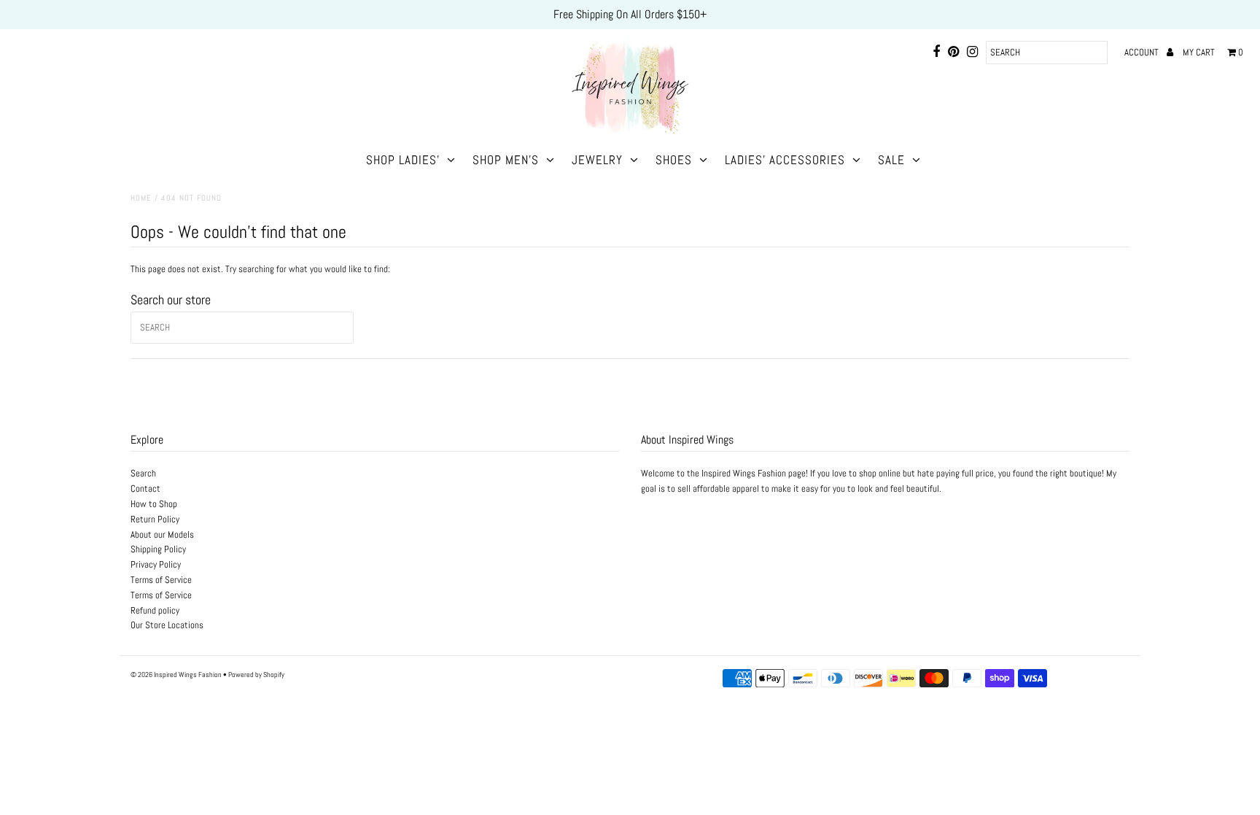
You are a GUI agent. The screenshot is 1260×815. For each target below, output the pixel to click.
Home (141, 198)
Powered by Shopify (256, 674)
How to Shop (154, 504)
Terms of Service (161, 579)
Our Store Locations (167, 625)
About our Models (162, 534)
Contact (145, 488)
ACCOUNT (1142, 52)
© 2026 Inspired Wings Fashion (176, 674)
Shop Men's (505, 160)
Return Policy (155, 519)
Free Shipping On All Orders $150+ (630, 14)
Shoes (674, 160)
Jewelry (597, 160)
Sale (891, 160)
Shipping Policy (158, 549)
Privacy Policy (156, 564)
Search (143, 473)
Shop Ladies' (403, 160)
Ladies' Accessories (785, 160)
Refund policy (155, 610)
